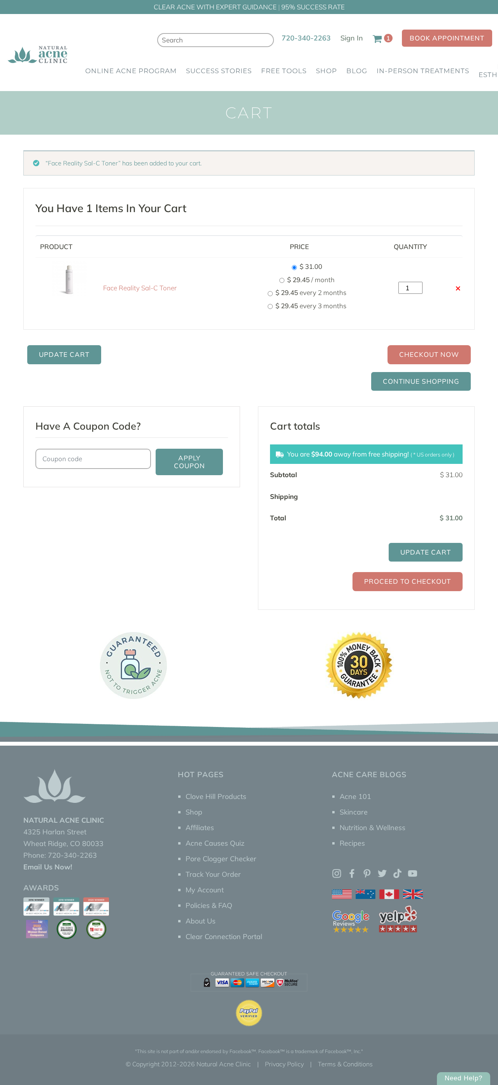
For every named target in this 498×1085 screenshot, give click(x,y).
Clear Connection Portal (224, 936)
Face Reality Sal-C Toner (140, 288)
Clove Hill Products (216, 796)
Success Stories (219, 71)
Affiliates (200, 827)
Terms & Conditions (345, 1064)
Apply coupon (189, 462)
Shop (326, 71)
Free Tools (284, 71)
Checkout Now (429, 354)
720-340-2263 (306, 37)
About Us (201, 920)
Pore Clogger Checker (221, 858)
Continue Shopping (421, 381)
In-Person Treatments (423, 71)
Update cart (64, 354)
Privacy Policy (284, 1064)
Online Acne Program (131, 71)
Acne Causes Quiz (215, 843)
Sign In (351, 37)
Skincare (354, 812)
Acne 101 (355, 796)
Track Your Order (213, 874)
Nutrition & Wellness (372, 827)
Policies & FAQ (209, 905)
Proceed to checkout (407, 581)
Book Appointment (447, 38)
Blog (356, 71)
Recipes (352, 843)
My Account (205, 889)
